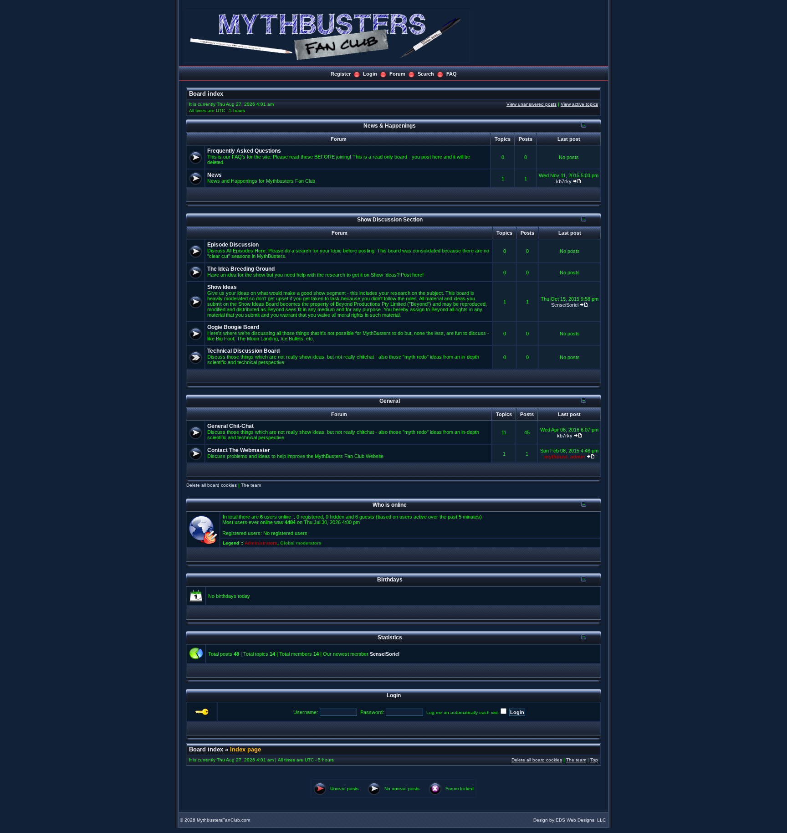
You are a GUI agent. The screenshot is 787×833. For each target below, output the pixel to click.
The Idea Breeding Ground (241, 269)
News (214, 175)
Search (426, 74)
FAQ (451, 74)
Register (341, 74)
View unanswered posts (531, 104)
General (389, 401)
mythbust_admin (564, 456)
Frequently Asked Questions (244, 151)
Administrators (261, 542)
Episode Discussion (233, 245)
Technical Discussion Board (243, 351)
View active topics (579, 104)
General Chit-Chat (230, 426)
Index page (245, 749)
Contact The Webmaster (238, 450)
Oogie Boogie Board (233, 327)
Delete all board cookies (211, 485)
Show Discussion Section (390, 219)
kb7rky (564, 181)
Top (594, 759)
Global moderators (301, 542)
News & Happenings (389, 126)
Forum (397, 74)
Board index (206, 93)
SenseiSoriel (564, 305)
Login (370, 74)
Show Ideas (222, 287)
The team (251, 485)
